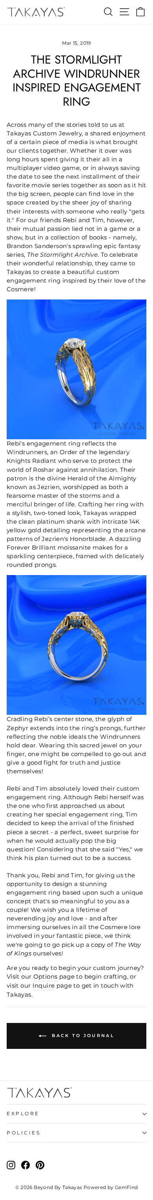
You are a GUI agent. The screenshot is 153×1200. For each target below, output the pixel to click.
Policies (23, 1133)
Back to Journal (82, 1035)
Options (45, 976)
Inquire (44, 985)
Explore (23, 1113)
